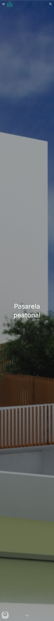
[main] (27, 310)
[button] (3, 4)
